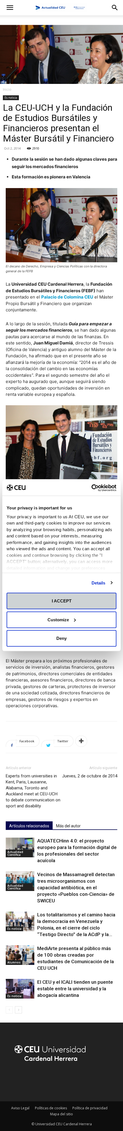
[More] (81, 741)
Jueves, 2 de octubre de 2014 (89, 776)
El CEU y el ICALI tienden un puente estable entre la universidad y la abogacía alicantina (75, 988)
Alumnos (14, 962)
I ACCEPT (62, 600)
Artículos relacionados (29, 826)
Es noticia (11, 98)
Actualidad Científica (15, 853)
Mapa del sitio (61, 1114)
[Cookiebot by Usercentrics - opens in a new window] (91, 487)
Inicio (7, 89)
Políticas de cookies (51, 1108)
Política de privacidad (90, 1108)
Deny (61, 638)
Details (99, 582)
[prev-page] (9, 1009)
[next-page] (18, 1009)
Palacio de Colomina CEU (67, 297)
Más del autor (68, 826)
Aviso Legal (20, 1108)
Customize (58, 619)
